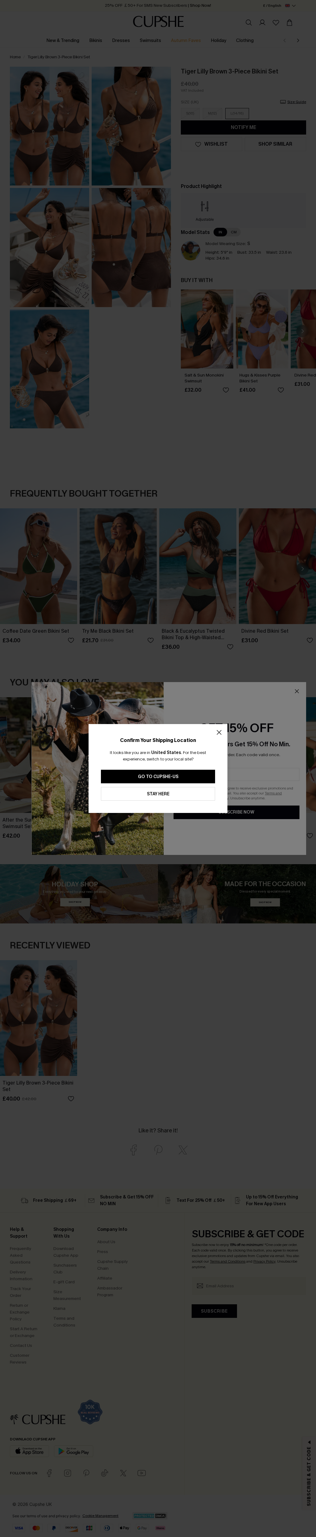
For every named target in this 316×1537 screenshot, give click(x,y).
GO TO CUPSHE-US (158, 777)
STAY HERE (158, 794)
